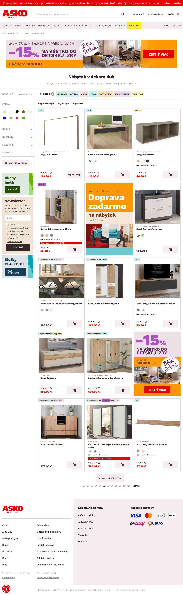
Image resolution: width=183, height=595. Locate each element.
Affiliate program (46, 558)
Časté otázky (44, 538)
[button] (6, 588)
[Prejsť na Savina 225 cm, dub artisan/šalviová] (109, 355)
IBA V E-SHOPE (122, 94)
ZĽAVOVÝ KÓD (105, 94)
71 (100, 485)
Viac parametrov (18, 163)
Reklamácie (43, 525)
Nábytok (7, 93)
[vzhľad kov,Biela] (95, 451)
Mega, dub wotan (54, 153)
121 (128, 485)
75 (116, 485)
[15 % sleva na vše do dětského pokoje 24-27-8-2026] (91, 67)
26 (84, 485)
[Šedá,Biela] (51, 310)
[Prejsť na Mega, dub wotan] (61, 132)
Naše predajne (10, 538)
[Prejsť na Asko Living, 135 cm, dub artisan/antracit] (157, 281)
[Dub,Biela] (95, 161)
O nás (5, 525)
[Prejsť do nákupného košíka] (173, 14)
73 (108, 485)
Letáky (157, 3)
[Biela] (11, 111)
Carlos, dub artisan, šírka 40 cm (55, 227)
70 (96, 485)
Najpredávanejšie (46, 103)
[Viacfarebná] (17, 118)
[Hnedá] (23, 111)
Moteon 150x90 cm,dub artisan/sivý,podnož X (61, 304)
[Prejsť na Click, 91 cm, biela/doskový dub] (109, 281)
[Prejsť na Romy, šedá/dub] (61, 355)
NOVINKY (74, 94)
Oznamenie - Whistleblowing (52, 551)
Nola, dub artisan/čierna (51, 443)
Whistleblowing (8, 578)
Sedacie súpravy (101, 26)
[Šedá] (11, 118)
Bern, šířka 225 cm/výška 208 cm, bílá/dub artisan (108, 444)
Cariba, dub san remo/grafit (101, 153)
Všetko (136, 485)
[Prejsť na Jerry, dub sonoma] (157, 132)
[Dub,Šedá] (90, 161)
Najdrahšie (78, 103)
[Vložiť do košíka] (122, 174)
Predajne (166, 3)
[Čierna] (17, 111)
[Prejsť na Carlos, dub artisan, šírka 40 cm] (61, 207)
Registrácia (155, 14)
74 (112, 485)
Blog (166, 26)
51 (88, 485)
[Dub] (138, 161)
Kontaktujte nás (45, 545)
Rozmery (7, 137)
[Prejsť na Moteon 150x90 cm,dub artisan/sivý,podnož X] (61, 281)
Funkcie (7, 152)
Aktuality (7, 531)
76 (120, 485)
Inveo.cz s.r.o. (104, 590)
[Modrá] (4, 118)
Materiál (8, 144)
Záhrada (120, 26)
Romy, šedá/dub (48, 376)
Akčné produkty (87, 515)
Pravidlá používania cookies (48, 578)
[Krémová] (29, 111)
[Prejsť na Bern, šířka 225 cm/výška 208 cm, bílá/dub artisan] (109, 422)
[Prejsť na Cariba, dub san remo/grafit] (109, 132)
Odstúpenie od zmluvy (49, 531)
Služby (177, 26)
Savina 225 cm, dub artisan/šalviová (105, 376)
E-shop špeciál (86, 528)
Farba (6, 104)
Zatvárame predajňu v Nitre (139, 3)
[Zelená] (23, 118)
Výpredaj (83, 535)
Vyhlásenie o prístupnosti (50, 564)
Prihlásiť (138, 14)
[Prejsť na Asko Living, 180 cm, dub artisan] (157, 422)
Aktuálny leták (86, 521)
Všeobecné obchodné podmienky (15, 573)
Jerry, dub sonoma (149, 153)
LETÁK (93, 94)
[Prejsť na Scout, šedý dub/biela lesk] (157, 207)
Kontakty (177, 3)
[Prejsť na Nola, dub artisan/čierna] (61, 422)
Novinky (82, 541)
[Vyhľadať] (123, 14)
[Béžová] (4, 111)
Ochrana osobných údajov (47, 573)
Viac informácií (14, 241)
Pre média (7, 551)
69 (92, 485)
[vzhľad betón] (51, 235)
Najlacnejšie (63, 103)
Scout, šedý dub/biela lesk (149, 227)
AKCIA (84, 94)
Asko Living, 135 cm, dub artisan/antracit (155, 302)
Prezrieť (12, 189)
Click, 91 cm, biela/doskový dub (103, 302)
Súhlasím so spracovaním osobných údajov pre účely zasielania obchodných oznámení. (18, 231)
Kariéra (6, 558)
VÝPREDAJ (137, 94)
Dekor (6, 129)
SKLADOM (62, 94)
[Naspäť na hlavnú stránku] (14, 14)
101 (124, 485)
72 (104, 485)
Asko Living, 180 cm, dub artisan (151, 443)
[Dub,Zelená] (143, 235)
